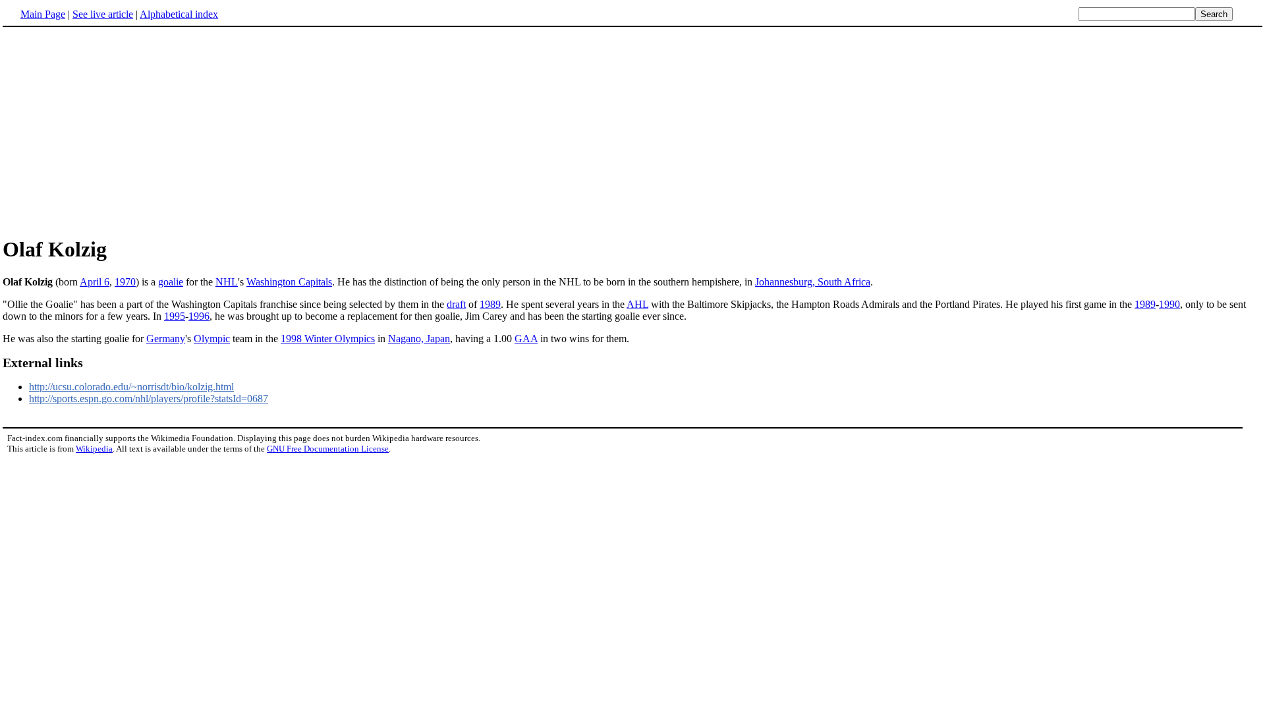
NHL (226, 281)
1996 (199, 316)
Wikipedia (94, 449)
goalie (170, 281)
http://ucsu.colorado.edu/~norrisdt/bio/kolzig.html (131, 386)
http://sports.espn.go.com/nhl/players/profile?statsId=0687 (148, 398)
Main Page (42, 14)
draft (456, 304)
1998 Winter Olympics (328, 338)
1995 (174, 316)
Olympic (212, 338)
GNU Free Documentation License (328, 449)
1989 (490, 304)
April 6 (94, 281)
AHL (637, 304)
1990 (1169, 304)
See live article (102, 14)
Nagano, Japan (419, 338)
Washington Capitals (289, 281)
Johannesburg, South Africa (812, 281)
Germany (165, 338)
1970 (125, 281)
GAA (526, 338)
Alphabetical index (179, 14)
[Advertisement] (113, 131)
